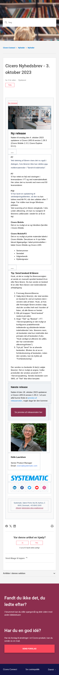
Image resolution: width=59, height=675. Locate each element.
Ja (22, 543)
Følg (10, 85)
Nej (36, 543)
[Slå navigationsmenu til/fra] (54, 4)
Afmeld (18, 508)
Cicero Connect (9, 48)
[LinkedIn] (14, 526)
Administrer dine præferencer (32, 508)
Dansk (51, 669)
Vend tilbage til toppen (15, 558)
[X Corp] (10, 526)
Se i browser (12, 103)
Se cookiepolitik (33, 669)
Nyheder (21, 48)
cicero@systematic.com (27, 466)
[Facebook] (6, 526)
